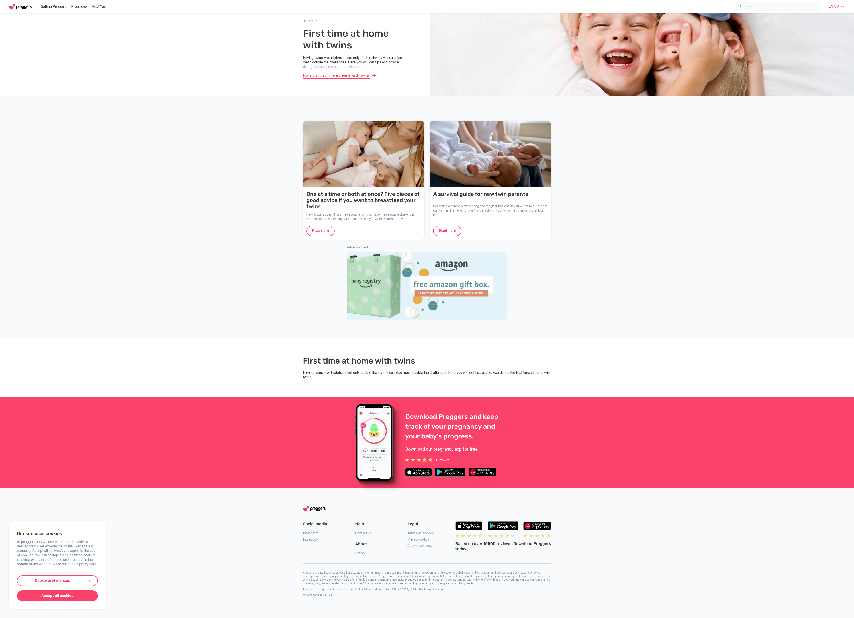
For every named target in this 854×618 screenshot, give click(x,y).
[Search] (740, 6)
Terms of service (420, 533)
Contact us (363, 533)
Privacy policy (418, 539)
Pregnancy (79, 6)
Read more (320, 231)
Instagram (310, 533)
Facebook (310, 539)
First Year (99, 6)
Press (360, 553)
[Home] (20, 7)
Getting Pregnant (54, 6)
